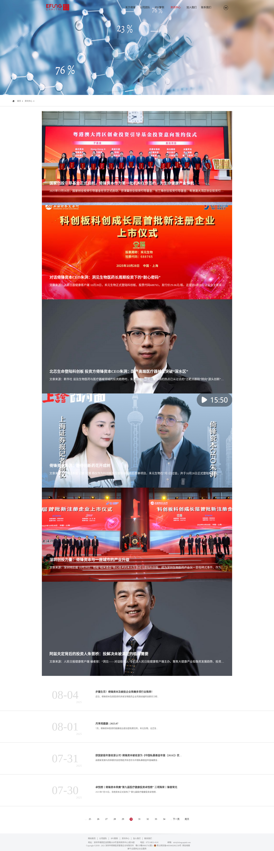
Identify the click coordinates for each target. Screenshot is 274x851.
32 (148, 819)
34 (164, 819)
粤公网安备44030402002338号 (169, 846)
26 (98, 819)
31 (139, 819)
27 (106, 819)
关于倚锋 (130, 7)
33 (156, 819)
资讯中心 (28, 101)
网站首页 (92, 838)
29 (123, 819)
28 (115, 819)
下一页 (176, 819)
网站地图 (185, 846)
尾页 (187, 819)
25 (90, 819)
